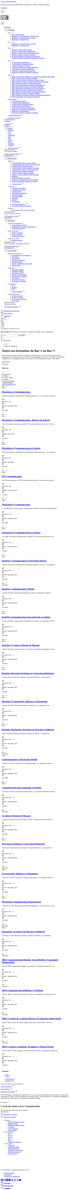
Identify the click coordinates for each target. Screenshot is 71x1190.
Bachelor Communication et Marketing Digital (25, 53)
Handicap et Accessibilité (19, 276)
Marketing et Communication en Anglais (24, 38)
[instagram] (4, 1180)
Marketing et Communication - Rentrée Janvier (25, 36)
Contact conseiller (6, 1086)
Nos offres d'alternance (18, 279)
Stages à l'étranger (17, 234)
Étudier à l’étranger (17, 233)
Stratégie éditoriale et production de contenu (24, 181)
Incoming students (17, 240)
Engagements (16, 258)
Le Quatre (11, 1127)
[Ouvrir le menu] (2, 23)
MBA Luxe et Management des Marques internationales (28, 85)
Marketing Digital (17, 196)
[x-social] (17, 1180)
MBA (13, 289)
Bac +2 (10, 1135)
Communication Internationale (20, 62)
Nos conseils (15, 278)
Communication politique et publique (22, 171)
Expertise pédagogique (18, 260)
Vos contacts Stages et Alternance (21, 206)
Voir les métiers (5, 1089)
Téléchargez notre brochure (11, 311)
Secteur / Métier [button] (8, 377)
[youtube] (20, 1180)
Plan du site (7, 1175)
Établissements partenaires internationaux (24, 227)
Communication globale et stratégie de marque (25, 168)
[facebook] (2, 1180)
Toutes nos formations (14, 1142)
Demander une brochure (8, 1092)
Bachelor (14, 287)
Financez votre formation (19, 274)
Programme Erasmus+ (18, 236)
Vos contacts (15, 301)
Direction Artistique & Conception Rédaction (25, 67)
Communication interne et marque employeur (25, 169)
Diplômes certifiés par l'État (16, 1125)
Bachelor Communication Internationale (23, 51)
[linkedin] (7, 1180)
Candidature (6, 316)
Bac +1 (10, 1133)
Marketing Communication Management (24, 71)
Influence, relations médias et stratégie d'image (25, 174)
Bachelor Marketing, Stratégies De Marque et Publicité (28, 58)
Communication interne (19, 190)
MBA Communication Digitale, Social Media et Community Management (33, 77)
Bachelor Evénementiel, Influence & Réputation (26, 56)
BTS (13, 285)
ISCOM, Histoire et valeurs (16, 1122)
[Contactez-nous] (2, 338)
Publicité (14, 200)
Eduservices (15, 257)
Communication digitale (19, 188)
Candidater (4, 8)
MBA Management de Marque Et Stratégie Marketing (27, 87)
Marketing (15, 176)
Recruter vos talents (17, 297)
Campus (6, 125)
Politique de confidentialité (12, 1176)
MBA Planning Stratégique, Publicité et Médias (25, 93)
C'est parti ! (22, 335)
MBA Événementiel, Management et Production (26, 97)
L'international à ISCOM (19, 225)
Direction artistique (17, 195)
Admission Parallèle (17, 271)
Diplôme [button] (6, 376)
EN (2, 321)
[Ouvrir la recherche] (2, 323)
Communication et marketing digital (22, 166)
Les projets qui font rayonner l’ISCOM (23, 210)
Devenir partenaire (17, 296)
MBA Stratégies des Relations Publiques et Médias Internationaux (31, 95)
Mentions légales (9, 1173)
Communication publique (19, 193)
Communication (16, 191)
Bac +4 (10, 1138)
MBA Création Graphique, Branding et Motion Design (28, 80)
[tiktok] (15, 1180)
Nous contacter (12, 1153)
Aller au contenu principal (8, 1)
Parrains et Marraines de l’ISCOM (22, 263)
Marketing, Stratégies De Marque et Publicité (25, 72)
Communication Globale (19, 101)
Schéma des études (13, 1147)
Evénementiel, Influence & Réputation (23, 69)
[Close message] (2, 11)
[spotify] (10, 1180)
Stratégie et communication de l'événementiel (25, 179)
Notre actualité (12, 1130)
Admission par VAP (18, 273)
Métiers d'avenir (12, 1123)
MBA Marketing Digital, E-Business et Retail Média (27, 90)
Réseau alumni (16, 265)
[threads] (12, 1180)
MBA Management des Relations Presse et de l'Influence (28, 88)
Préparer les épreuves (14, 1152)
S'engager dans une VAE (19, 299)
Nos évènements (13, 1128)
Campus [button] (5, 379)
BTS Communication (18, 34)
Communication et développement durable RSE (26, 164)
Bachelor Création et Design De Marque (23, 55)
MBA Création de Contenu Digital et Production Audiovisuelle (30, 82)
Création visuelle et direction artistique (23, 173)
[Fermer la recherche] (2, 326)
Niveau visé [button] (6, 374)
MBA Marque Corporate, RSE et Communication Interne (28, 92)
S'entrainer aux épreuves (19, 281)
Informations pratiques (18, 228)
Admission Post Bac (18, 269)
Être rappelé (6, 340)
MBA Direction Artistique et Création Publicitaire (26, 83)
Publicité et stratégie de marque (21, 178)
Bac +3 (10, 1137)
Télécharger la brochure (10, 1114)
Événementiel (16, 201)
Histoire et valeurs (17, 262)
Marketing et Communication (20, 39)
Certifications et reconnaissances (21, 255)
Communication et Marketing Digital (22, 64)
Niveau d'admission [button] (9, 381)
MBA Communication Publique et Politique (24, 78)
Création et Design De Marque (21, 66)
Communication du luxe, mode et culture (24, 163)
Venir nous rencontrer (9, 1117)
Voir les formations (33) (9, 384)
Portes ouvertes (7, 313)
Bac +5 (10, 1140)
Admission (11, 1145)
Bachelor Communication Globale (22, 50)
